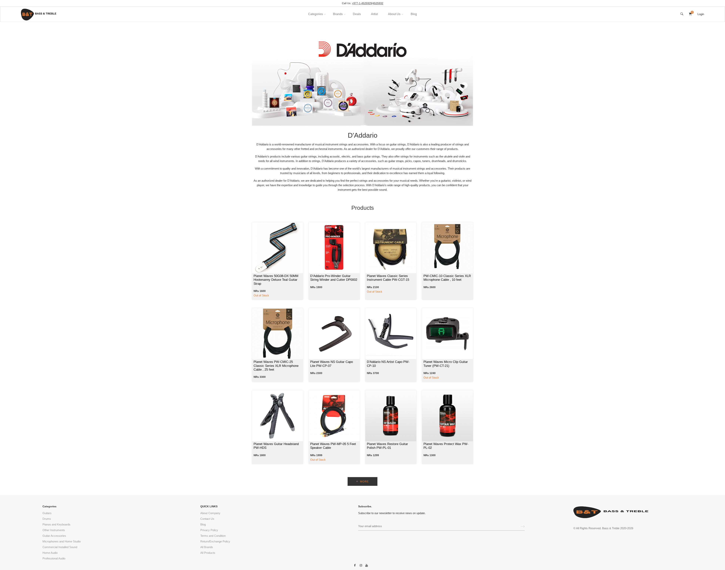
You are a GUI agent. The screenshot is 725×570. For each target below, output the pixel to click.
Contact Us (207, 518)
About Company (210, 513)
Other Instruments (53, 530)
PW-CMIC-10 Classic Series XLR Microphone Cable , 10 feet (447, 278)
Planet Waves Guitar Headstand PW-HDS (276, 446)
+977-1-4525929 (362, 3)
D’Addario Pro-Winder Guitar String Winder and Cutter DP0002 (333, 278)
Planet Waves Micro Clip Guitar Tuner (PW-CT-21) (445, 363)
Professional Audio (53, 558)
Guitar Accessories (54, 535)
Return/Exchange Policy (215, 541)
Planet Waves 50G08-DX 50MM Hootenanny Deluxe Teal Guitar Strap (276, 279)
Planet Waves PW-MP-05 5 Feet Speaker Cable (333, 446)
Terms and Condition (213, 535)
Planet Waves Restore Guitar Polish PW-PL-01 (387, 446)
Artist (374, 14)
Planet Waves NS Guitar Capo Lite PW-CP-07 (331, 363)
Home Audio (50, 552)
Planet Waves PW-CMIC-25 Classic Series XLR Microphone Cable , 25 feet (276, 365)
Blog (414, 14)
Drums (46, 518)
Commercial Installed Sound (59, 547)
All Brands (206, 547)
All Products (207, 552)
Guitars (47, 513)
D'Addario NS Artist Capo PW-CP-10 (388, 363)
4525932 (378, 3)
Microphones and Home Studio (61, 541)
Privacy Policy (209, 530)
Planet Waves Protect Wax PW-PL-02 (445, 446)
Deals (357, 14)
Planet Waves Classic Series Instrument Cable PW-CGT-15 (388, 278)
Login (700, 14)
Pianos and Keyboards (56, 524)
